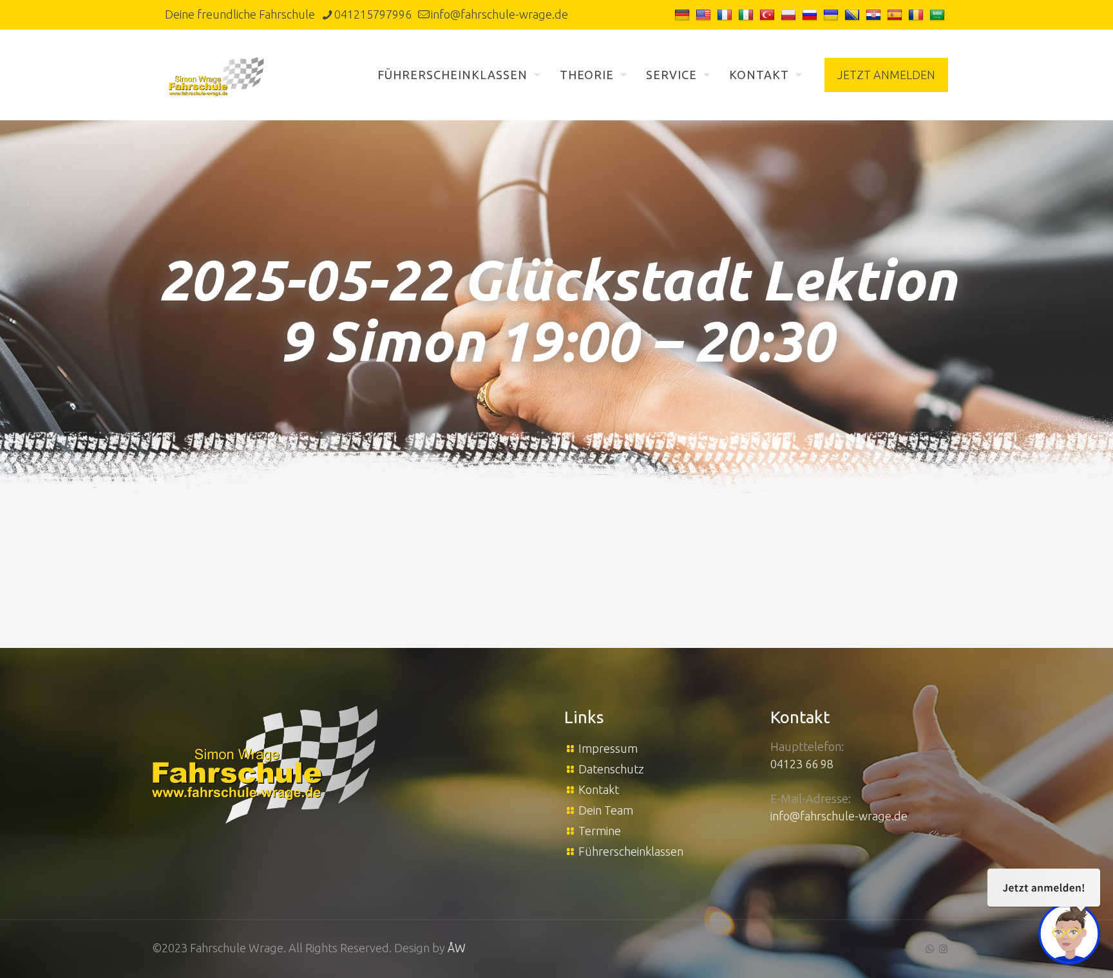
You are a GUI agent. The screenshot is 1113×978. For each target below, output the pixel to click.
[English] (705, 14)
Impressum (608, 748)
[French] (726, 14)
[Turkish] (768, 14)
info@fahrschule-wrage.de (499, 14)
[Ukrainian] (832, 14)
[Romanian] (917, 14)
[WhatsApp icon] (930, 948)
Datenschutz (611, 768)
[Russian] (811, 14)
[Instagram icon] (943, 948)
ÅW (457, 947)
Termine (599, 830)
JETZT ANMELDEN (886, 74)
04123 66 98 (801, 763)
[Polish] (790, 14)
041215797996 (373, 14)
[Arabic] (938, 14)
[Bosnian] (853, 14)
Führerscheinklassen (630, 851)
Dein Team (605, 810)
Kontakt (598, 789)
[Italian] (747, 14)
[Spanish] (896, 14)
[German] (683, 14)
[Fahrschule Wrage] (216, 75)
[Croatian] (875, 14)
